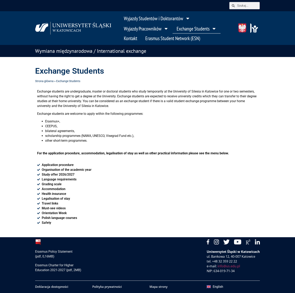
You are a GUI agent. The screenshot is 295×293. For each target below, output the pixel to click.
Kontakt (130, 38)
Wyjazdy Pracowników (143, 28)
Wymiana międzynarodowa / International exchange (90, 51)
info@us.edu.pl (229, 266)
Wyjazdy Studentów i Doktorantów (153, 18)
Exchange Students (193, 28)
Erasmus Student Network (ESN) (172, 38)
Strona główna (44, 81)
